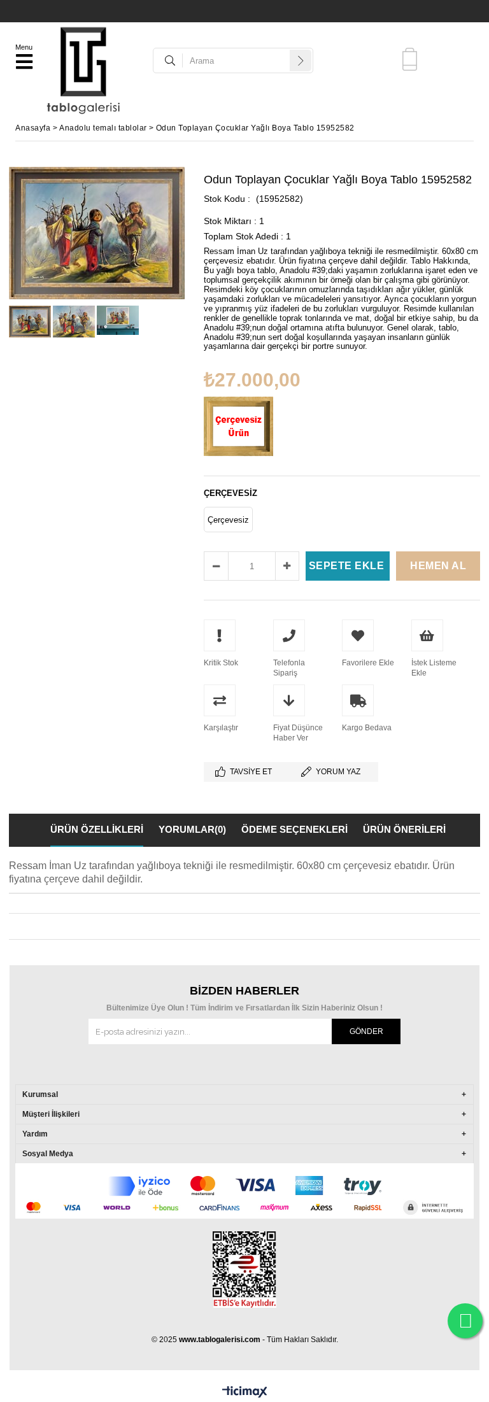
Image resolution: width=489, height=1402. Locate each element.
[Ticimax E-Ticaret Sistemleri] (244, 1392)
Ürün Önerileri (404, 829)
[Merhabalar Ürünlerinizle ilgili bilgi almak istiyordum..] (465, 1320)
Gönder (366, 1031)
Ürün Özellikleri (96, 829)
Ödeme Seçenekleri (294, 829)
